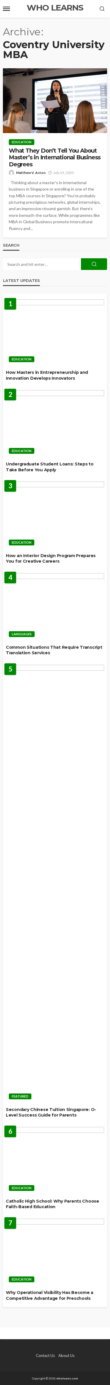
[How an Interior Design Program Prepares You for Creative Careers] (55, 515)
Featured (20, 1096)
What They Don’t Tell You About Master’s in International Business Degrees (55, 157)
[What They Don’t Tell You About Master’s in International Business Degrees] (55, 100)
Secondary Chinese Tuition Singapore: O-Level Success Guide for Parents (51, 1112)
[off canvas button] (6, 9)
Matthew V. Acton (30, 172)
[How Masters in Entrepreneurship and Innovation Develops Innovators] (55, 332)
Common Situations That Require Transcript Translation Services (54, 650)
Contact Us (45, 1355)
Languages (22, 634)
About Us (66, 1355)
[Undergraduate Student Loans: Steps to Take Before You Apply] (55, 423)
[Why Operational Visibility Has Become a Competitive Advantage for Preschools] (55, 1252)
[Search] (102, 9)
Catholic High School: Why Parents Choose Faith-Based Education (52, 1204)
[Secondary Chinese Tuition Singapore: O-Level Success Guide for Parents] (55, 884)
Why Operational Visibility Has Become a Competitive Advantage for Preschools (49, 1295)
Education (21, 142)
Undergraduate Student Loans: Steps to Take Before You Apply (50, 466)
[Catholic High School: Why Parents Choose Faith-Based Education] (55, 1160)
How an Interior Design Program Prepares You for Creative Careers (51, 558)
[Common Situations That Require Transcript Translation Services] (55, 606)
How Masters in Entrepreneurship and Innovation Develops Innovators (47, 375)
